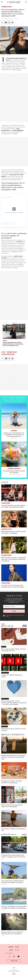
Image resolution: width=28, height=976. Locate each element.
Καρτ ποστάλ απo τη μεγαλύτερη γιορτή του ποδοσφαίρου (11, 806)
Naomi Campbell (17, 69)
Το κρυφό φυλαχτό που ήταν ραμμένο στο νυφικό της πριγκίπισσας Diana (13, 506)
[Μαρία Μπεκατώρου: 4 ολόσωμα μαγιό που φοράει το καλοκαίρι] (14, 518)
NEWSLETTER (14, 960)
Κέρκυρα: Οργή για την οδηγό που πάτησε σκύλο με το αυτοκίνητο (12, 933)
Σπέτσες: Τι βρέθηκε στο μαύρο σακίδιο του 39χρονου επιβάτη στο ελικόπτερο (14, 907)
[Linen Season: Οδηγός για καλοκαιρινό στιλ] (14, 818)
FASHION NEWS (6, 503)
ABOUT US (11, 950)
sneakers (15, 267)
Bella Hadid (16, 68)
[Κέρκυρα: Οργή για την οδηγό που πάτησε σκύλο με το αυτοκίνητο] (14, 921)
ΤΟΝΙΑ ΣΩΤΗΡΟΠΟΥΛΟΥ (8, 354)
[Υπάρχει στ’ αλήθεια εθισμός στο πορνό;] (14, 662)
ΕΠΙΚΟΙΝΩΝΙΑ (10, 946)
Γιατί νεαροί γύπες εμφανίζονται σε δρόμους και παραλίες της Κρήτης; (12, 881)
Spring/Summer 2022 (17, 251)
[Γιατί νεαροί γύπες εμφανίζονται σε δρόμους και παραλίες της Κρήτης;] (14, 870)
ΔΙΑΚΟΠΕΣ (14, 430)
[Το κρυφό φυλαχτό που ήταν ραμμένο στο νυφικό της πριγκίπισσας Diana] (14, 492)
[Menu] (2, 2)
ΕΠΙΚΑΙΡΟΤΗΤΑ (8, 834)
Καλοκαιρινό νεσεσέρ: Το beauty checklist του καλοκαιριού (11, 782)
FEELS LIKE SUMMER (14, 398)
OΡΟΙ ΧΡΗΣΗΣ (17, 950)
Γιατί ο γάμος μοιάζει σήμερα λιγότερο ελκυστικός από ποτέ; (13, 650)
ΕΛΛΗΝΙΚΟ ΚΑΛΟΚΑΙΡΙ (14, 468)
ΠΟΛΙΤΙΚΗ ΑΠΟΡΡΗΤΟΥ (9, 953)
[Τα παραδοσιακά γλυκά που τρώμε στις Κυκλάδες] (14, 454)
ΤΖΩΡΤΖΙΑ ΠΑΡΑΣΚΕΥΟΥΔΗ (6, 18)
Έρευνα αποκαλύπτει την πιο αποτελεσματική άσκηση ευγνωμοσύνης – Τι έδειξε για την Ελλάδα (14, 702)
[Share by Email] (12, 22)
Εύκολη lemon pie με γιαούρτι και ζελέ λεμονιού (13, 729)
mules (2, 267)
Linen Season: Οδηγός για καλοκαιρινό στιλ (13, 829)
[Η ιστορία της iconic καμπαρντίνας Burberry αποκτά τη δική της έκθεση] (14, 572)
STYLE (4, 340)
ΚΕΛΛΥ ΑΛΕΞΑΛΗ (14, 438)
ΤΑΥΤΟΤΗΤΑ (17, 946)
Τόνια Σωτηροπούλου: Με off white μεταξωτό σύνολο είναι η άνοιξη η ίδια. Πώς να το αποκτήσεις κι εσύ (13, 344)
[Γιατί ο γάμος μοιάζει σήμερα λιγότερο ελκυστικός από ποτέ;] (14, 636)
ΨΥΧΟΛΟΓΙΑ (5, 672)
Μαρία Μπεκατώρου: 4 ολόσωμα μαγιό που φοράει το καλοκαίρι (13, 532)
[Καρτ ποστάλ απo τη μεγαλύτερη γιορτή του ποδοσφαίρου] (14, 794)
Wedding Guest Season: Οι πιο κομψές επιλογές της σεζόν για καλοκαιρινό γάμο (13, 757)
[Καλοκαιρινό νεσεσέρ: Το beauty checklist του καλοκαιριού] (14, 770)
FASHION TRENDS (6, 555)
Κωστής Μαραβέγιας (18, 130)
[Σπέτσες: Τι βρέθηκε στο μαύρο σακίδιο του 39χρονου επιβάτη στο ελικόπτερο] (14, 896)
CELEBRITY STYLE (6, 6)
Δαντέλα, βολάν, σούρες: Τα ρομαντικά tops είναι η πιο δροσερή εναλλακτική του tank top (13, 559)
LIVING (4, 646)
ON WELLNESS (7, 625)
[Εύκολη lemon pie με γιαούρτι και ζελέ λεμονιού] (14, 716)
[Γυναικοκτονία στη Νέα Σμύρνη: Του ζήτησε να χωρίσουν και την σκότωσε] (14, 844)
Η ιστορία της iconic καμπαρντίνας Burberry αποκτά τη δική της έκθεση (12, 586)
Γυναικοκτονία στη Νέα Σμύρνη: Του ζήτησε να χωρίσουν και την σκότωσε (13, 856)
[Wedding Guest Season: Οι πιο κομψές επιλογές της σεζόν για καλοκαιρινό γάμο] (14, 745)
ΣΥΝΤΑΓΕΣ (4, 726)
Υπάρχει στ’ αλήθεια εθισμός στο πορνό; (11, 676)
